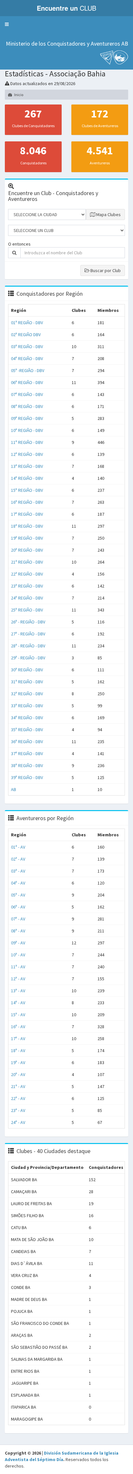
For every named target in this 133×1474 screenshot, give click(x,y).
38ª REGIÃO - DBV (27, 765)
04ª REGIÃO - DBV (27, 358)
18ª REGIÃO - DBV (27, 526)
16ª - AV (18, 1026)
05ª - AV (18, 895)
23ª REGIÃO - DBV (27, 586)
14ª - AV (18, 1003)
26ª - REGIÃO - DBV (28, 622)
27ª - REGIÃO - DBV (28, 634)
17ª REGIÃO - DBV (27, 514)
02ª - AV (18, 859)
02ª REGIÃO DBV (26, 334)
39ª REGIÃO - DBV (27, 777)
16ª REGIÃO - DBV (27, 502)
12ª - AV (18, 979)
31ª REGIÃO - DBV (27, 682)
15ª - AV (18, 1015)
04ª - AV (18, 883)
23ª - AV (18, 1110)
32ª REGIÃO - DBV (27, 694)
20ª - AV (18, 1074)
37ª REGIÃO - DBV (27, 753)
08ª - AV (18, 931)
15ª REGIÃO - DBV (27, 490)
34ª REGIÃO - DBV (27, 717)
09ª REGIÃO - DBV (27, 418)
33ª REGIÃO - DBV (27, 706)
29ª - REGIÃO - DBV (28, 658)
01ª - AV (18, 847)
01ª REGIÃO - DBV (27, 322)
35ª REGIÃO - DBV (27, 729)
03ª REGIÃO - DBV (27, 346)
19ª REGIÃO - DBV (27, 538)
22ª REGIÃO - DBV (27, 574)
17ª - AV (18, 1038)
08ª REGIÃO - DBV (27, 406)
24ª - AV (18, 1122)
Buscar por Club (105, 270)
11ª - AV (18, 967)
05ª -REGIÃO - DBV (27, 370)
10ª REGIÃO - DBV (27, 430)
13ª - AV (18, 991)
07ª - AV (18, 919)
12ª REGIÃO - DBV (27, 454)
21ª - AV (18, 1086)
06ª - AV (18, 907)
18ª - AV (18, 1050)
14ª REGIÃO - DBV (27, 478)
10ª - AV (18, 955)
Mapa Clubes (108, 214)
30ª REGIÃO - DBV (27, 670)
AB (13, 789)
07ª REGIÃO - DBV (27, 394)
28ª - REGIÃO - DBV (28, 646)
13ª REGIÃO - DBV (27, 466)
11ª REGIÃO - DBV (27, 442)
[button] (7, 24)
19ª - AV (18, 1062)
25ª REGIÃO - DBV (27, 610)
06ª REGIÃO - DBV (27, 382)
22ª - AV (18, 1098)
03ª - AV (18, 871)
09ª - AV (18, 943)
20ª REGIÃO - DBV (27, 550)
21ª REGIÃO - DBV (27, 562)
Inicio (18, 94)
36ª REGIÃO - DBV (27, 741)
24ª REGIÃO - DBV (27, 598)
